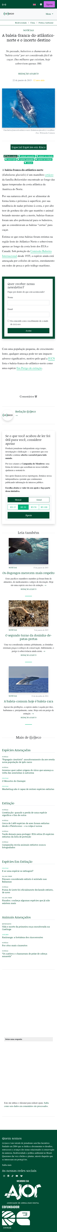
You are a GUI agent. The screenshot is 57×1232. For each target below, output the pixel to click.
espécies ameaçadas (27, 159)
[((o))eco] (9, 13)
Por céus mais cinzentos (14, 945)
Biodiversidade (21, 22)
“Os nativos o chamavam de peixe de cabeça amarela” (24, 955)
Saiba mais (6, 1164)
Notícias (28, 30)
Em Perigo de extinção (29, 368)
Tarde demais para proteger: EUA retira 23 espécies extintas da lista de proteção (28, 835)
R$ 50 (33, 507)
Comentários (27, 396)
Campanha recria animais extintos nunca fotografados (24, 846)
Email (10, 309)
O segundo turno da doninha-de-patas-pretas (28, 637)
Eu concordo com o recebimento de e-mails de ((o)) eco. (29, 322)
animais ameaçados (28, 156)
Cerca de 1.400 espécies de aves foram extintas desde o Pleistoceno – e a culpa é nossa (25, 824)
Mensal (18, 499)
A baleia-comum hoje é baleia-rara (28, 701)
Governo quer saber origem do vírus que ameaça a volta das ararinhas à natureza (27, 771)
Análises (5, 935)
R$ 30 (23, 507)
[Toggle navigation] (41, 4)
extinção (30, 163)
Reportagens (6, 924)
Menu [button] (48, 13)
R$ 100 (44, 507)
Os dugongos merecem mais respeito (28, 573)
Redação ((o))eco (28, 73)
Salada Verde (7, 876)
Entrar (7, 1227)
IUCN (51, 358)
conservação (11, 159)
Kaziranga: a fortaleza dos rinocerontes (22, 937)
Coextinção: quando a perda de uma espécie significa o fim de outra (24, 814)
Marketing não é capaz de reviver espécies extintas (28, 789)
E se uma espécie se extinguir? (17, 870)
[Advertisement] (28, 1004)
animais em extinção (46, 156)
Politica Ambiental (46, 22)
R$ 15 (13, 507)
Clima (32, 22)
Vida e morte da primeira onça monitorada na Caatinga (26, 928)
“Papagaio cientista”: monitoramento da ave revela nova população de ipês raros (28, 761)
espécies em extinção (44, 159)
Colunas (5, 778)
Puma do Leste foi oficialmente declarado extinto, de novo (27, 891)
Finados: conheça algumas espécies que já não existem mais (26, 902)
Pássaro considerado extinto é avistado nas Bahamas (24, 880)
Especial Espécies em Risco (29, 147)
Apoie (49, 4)
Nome (10, 297)
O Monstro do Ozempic (14, 780)
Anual (39, 499)
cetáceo (49, 174)
